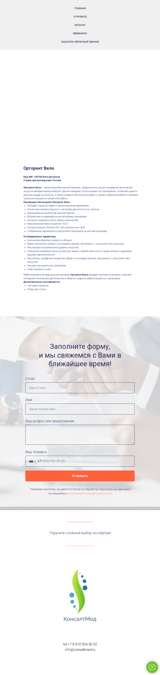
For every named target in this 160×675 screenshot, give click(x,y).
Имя (28, 400)
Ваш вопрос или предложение (49, 421)
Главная (80, 8)
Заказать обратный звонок (80, 41)
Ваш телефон (36, 452)
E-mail (30, 379)
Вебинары (80, 33)
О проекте (80, 16)
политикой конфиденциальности (90, 493)
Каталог (80, 25)
